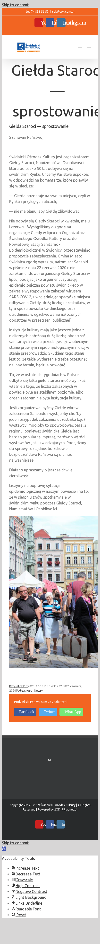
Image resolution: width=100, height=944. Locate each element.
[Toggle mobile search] (80, 45)
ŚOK (57, 809)
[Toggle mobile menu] (89, 45)
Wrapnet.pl (69, 809)
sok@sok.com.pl (63, 11)
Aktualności (25, 690)
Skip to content (15, 5)
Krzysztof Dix (18, 686)
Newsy (38, 690)
